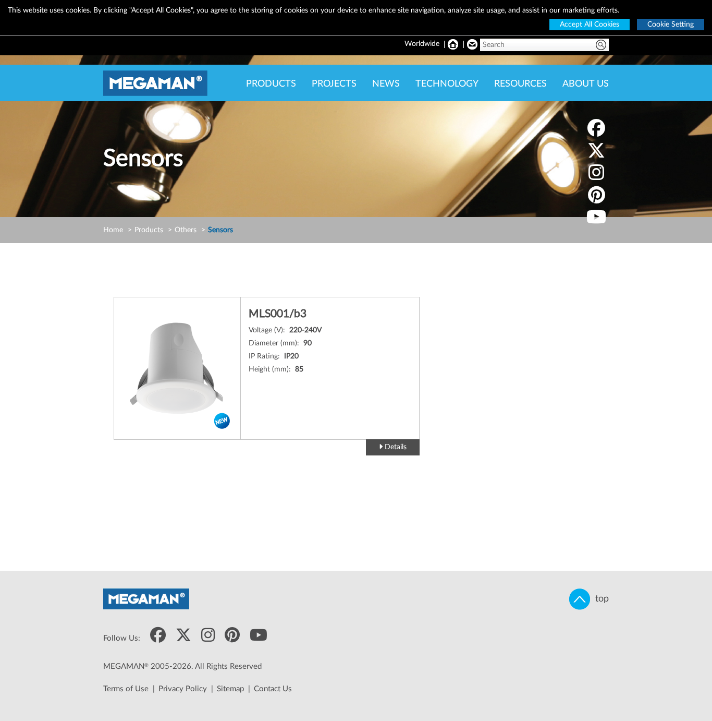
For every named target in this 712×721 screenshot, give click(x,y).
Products (148, 230)
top (599, 599)
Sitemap (230, 689)
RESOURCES (520, 84)
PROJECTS (334, 84)
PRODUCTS (271, 84)
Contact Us (273, 689)
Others (186, 230)
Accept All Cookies (589, 24)
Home (113, 230)
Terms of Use (126, 689)
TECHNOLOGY (446, 84)
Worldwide (421, 43)
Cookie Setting (670, 24)
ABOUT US (585, 84)
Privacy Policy (182, 689)
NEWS (386, 84)
